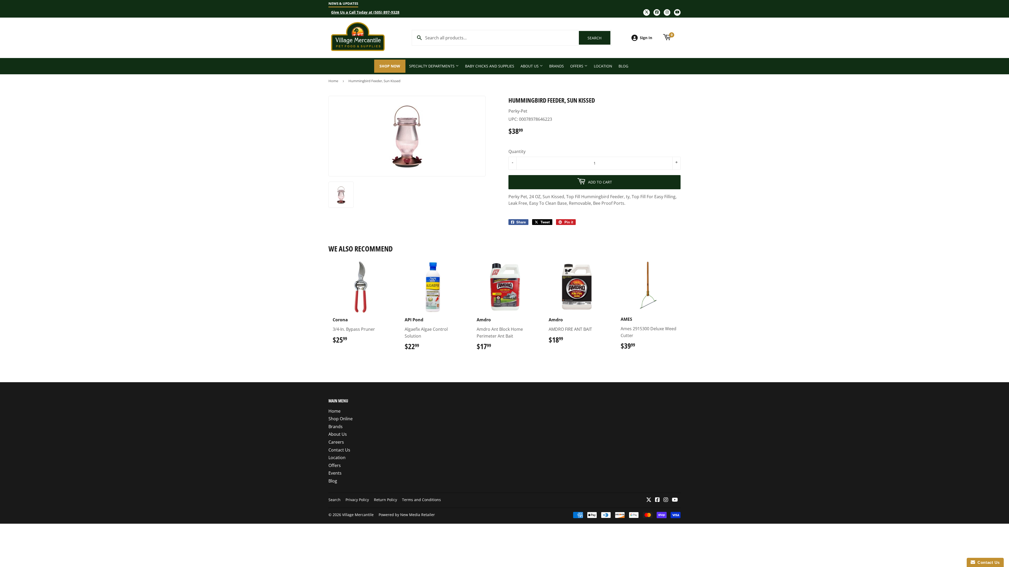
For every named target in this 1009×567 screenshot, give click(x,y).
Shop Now (389, 66)
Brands (556, 66)
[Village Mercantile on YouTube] (675, 500)
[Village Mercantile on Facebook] (657, 500)
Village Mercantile (358, 514)
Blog (623, 66)
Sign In (646, 37)
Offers (577, 66)
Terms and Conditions (421, 499)
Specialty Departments (432, 66)
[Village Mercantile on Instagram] (665, 500)
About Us (530, 66)
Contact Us (339, 450)
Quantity (517, 151)
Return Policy (385, 499)
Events (335, 473)
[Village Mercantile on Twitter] (648, 500)
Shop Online (340, 419)
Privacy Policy (357, 499)
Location (603, 66)
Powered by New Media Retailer (407, 514)
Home (333, 80)
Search (599, 37)
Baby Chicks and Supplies (489, 66)
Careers (336, 442)
